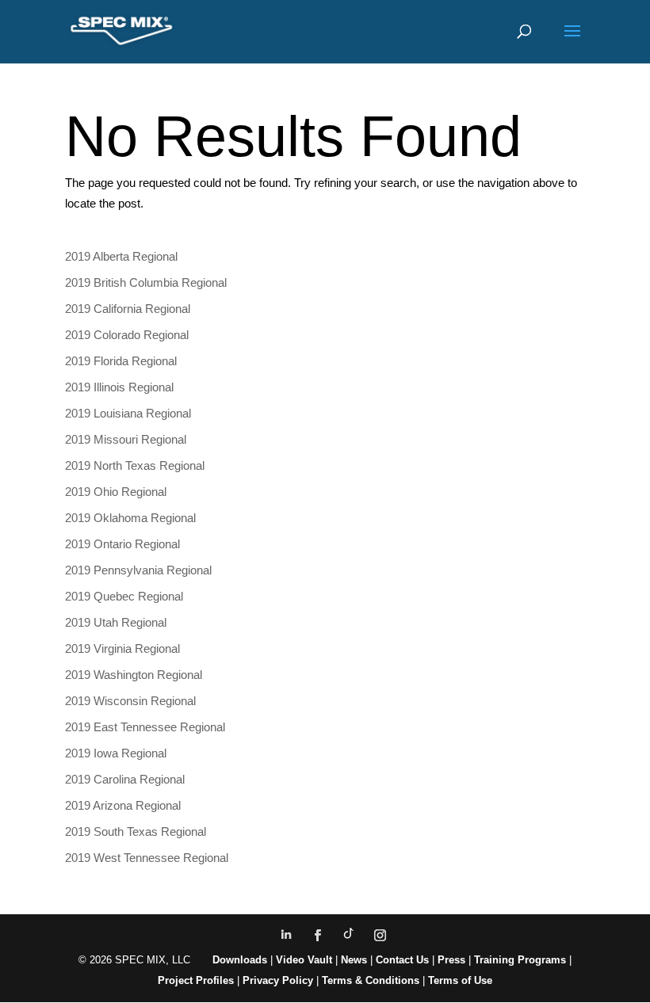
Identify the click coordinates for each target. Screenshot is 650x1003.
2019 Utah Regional (115, 622)
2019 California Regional (127, 308)
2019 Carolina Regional (125, 779)
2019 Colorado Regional (127, 334)
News (354, 960)
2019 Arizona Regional (123, 805)
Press (451, 960)
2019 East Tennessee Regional (145, 727)
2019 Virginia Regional (122, 648)
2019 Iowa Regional (115, 753)
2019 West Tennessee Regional (146, 857)
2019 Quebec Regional (124, 596)
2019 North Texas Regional (135, 465)
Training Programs (521, 960)
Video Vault (304, 960)
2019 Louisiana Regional (128, 413)
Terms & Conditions (370, 980)
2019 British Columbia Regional (146, 282)
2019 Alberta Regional (121, 256)
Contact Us (402, 960)
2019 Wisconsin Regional (130, 700)
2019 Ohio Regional (115, 491)
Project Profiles (197, 980)
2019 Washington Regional (133, 674)
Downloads (239, 960)
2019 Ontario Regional (122, 544)
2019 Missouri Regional (125, 439)
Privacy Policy (278, 980)
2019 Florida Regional (121, 361)
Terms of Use (460, 980)
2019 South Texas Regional (135, 831)
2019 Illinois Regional (119, 387)
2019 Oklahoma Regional (130, 517)
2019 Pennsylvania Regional (138, 570)
